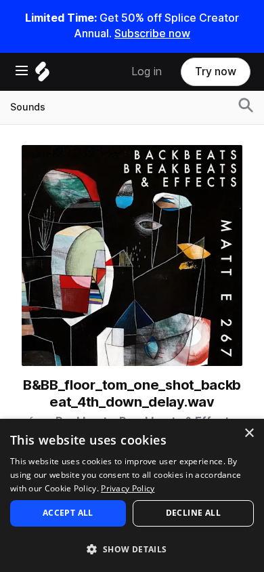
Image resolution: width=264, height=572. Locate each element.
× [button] (249, 433)
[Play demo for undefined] (132, 255)
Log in (146, 71)
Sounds (27, 107)
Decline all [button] (193, 512)
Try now (215, 71)
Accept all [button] (68, 512)
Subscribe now (152, 33)
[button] (132, 548)
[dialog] (132, 495)
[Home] (42, 74)
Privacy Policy (127, 488)
